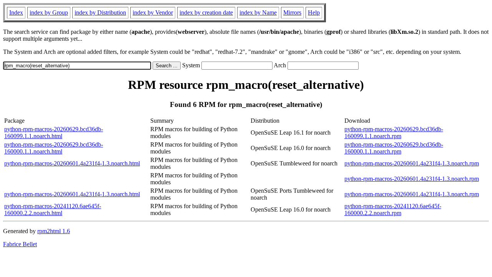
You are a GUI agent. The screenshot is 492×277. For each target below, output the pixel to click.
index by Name (258, 12)
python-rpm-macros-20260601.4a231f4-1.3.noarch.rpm (411, 163)
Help (314, 12)
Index (16, 12)
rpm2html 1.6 (53, 231)
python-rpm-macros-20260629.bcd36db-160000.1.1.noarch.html (53, 148)
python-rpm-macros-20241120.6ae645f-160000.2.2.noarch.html (52, 209)
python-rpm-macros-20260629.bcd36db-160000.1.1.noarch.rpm (393, 148)
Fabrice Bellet (20, 244)
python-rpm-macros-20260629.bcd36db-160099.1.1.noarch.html (53, 132)
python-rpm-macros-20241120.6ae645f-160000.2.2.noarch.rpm (392, 209)
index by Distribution (100, 12)
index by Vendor (153, 12)
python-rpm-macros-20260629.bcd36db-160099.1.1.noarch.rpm (393, 132)
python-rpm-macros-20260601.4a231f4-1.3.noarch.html (72, 163)
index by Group (49, 12)
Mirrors (292, 12)
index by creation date (206, 12)
